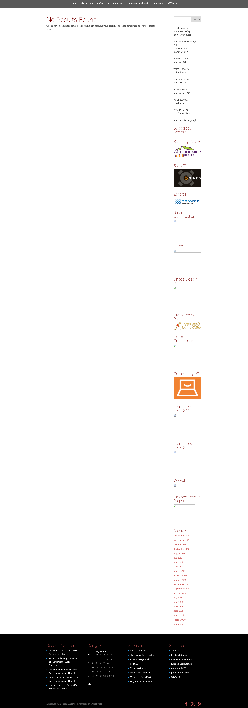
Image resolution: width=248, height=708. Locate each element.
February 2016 (181, 575)
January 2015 (180, 624)
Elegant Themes (68, 704)
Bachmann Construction (142, 655)
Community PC (178, 668)
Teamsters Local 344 (140, 677)
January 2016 (180, 580)
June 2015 (178, 602)
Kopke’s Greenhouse (181, 664)
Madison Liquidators (181, 659)
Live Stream (87, 3)
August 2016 (180, 553)
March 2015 (179, 615)
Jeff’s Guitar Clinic (180, 672)
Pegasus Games (138, 668)
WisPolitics (176, 677)
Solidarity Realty (138, 650)
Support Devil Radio (139, 3)
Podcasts (102, 3)
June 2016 (178, 562)
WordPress (96, 704)
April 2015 (178, 611)
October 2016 (180, 544)
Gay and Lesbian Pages (141, 681)
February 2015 (181, 620)
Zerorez (175, 650)
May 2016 (178, 566)
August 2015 (180, 593)
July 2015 (178, 597)
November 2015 (181, 584)
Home (74, 3)
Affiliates (172, 3)
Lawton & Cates (179, 655)
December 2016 (181, 535)
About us (117, 3)
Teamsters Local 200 (140, 672)
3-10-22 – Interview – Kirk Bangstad (63, 662)
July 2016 (178, 558)
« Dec (90, 684)
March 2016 (179, 571)
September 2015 (182, 588)
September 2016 (181, 549)
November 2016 (181, 540)
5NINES (134, 664)
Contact (157, 3)
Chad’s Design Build (140, 659)
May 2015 (178, 606)
